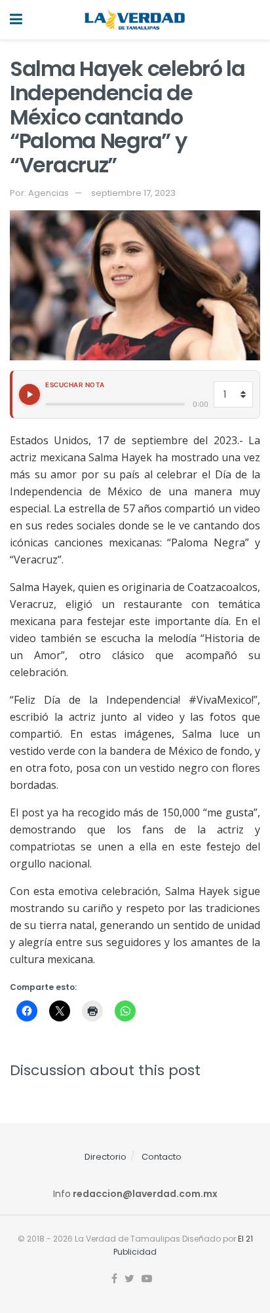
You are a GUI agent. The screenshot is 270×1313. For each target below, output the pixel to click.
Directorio (105, 1157)
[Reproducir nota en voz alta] (29, 394)
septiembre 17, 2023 (133, 193)
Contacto (162, 1157)
